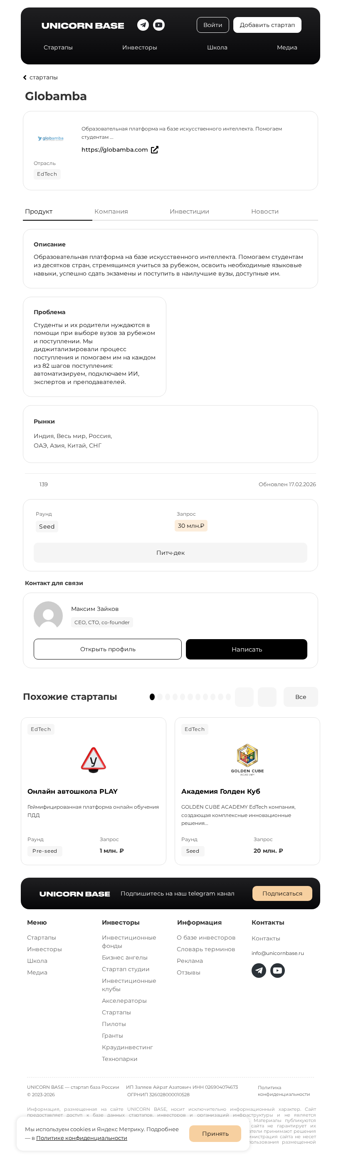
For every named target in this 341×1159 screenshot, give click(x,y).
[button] (152, 697)
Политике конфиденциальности (81, 1137)
